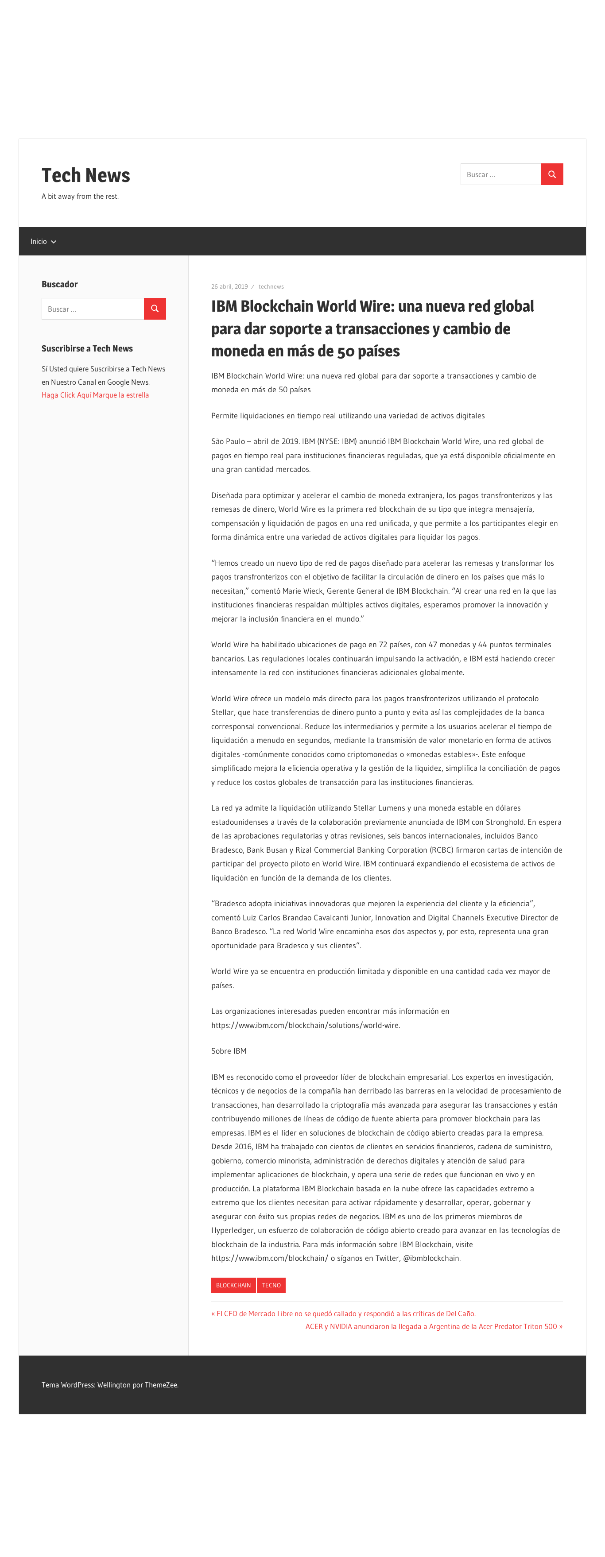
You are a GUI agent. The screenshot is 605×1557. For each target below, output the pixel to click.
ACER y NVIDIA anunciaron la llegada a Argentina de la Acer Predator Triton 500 (431, 1326)
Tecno (271, 1285)
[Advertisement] (302, 62)
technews (271, 286)
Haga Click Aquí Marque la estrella (95, 394)
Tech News (86, 175)
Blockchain (233, 1285)
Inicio (39, 241)
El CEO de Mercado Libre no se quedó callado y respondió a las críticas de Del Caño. (346, 1313)
